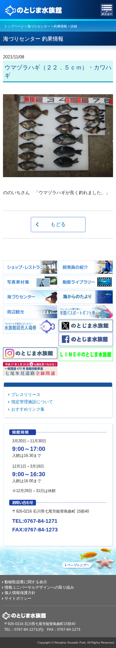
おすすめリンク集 (28, 409)
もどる (58, 224)
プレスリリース (25, 394)
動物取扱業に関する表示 (25, 582)
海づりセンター (38, 26)
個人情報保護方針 (19, 592)
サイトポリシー (18, 598)
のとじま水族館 (34, 9)
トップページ (14, 26)
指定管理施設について (32, 401)
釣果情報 (60, 26)
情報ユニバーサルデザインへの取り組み (39, 587)
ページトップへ (88, 557)
